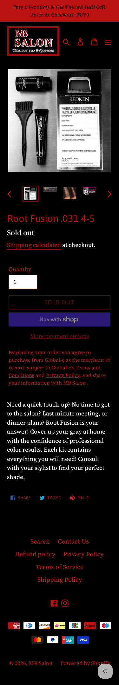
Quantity (20, 269)
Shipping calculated (34, 245)
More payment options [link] (59, 336)
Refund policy (35, 554)
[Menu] (108, 41)
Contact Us (73, 541)
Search (40, 541)
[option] (30, 193)
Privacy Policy (83, 554)
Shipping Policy (59, 579)
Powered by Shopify (85, 663)
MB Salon (41, 663)
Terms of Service (59, 566)
